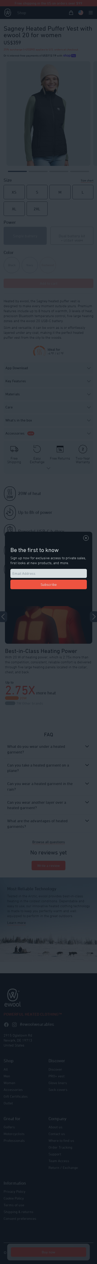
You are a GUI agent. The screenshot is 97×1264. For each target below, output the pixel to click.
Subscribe (49, 584)
